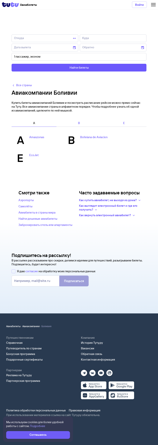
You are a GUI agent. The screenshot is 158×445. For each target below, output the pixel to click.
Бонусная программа (20, 354)
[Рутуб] (109, 372)
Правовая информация (84, 410)
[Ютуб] (101, 372)
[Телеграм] (84, 372)
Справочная (14, 343)
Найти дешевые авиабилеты (37, 218)
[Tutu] (10, 4)
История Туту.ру (92, 343)
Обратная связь (91, 354)
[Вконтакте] (92, 372)
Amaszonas (36, 137)
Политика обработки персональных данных (36, 410)
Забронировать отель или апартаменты (45, 225)
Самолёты (25, 206)
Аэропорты (26, 200)
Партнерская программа (23, 381)
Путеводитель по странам (24, 348)
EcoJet (34, 155)
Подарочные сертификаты (24, 359)
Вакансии (87, 348)
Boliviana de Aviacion (94, 137)
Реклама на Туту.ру (19, 375)
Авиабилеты (13, 326)
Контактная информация (98, 359)
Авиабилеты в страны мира (36, 212)
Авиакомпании (31, 326)
